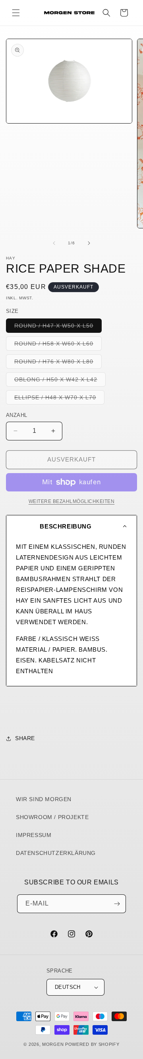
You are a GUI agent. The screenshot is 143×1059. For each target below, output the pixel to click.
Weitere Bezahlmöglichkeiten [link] (72, 501)
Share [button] (25, 738)
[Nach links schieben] (54, 243)
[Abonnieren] (117, 903)
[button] (16, 13)
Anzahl (16, 415)
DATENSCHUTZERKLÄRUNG (56, 853)
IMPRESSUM (33, 835)
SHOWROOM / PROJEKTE (52, 817)
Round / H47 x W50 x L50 (58, 327)
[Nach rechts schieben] (89, 243)
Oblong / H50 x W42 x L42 (60, 381)
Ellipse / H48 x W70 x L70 (59, 399)
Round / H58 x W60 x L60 (58, 345)
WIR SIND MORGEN (44, 799)
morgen (53, 1044)
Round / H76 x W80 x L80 (58, 363)
